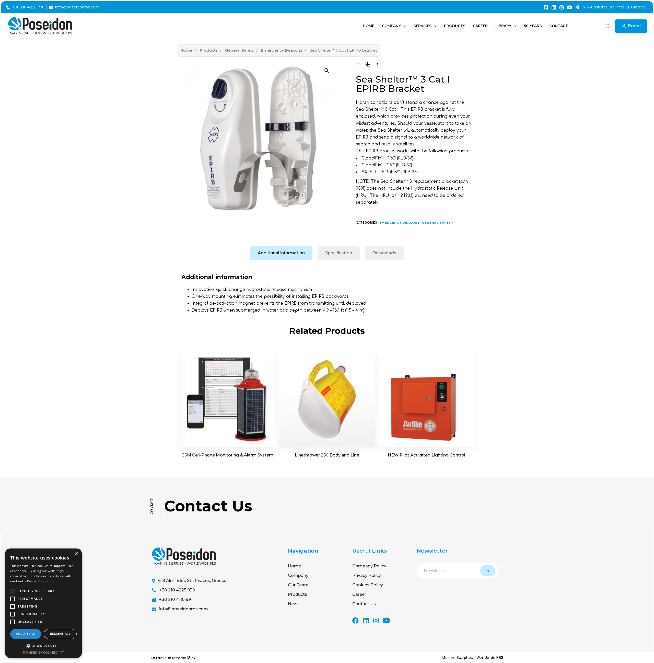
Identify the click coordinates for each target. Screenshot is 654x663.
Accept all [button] (25, 634)
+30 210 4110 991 (175, 599)
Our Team (298, 584)
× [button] (76, 554)
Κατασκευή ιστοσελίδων (173, 657)
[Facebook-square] (545, 7)
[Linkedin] (553, 7)
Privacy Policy (366, 575)
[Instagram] (561, 7)
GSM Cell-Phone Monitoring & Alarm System (227, 455)
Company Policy (369, 566)
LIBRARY (503, 26)
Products (209, 50)
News (294, 603)
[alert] (43, 603)
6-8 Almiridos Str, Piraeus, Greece (192, 580)
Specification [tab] (338, 252)
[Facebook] (355, 620)
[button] (606, 26)
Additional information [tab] (281, 252)
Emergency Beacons (281, 50)
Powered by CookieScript (43, 652)
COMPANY (391, 26)
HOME (368, 26)
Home (186, 50)
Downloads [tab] (384, 252)
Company (298, 575)
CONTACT (558, 26)
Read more (46, 581)
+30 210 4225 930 (177, 590)
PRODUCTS (454, 26)
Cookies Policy (367, 584)
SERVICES (422, 26)
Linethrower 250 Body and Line (327, 455)
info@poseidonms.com (183, 609)
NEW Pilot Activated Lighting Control (426, 455)
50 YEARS (533, 26)
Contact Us (364, 603)
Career (359, 594)
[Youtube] (569, 7)
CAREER (480, 26)
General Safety (239, 50)
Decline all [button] (60, 634)
